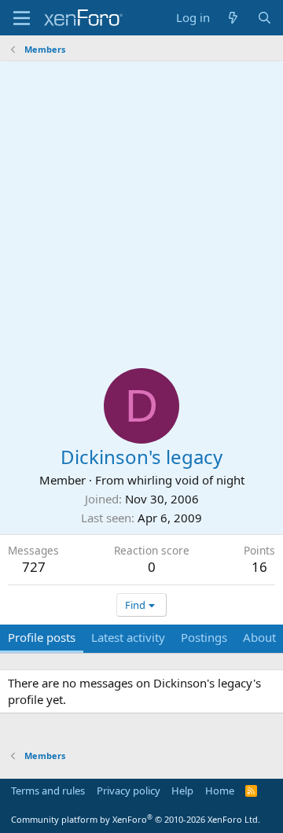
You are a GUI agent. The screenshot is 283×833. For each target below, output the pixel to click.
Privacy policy (128, 790)
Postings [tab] (204, 637)
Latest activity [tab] (128, 637)
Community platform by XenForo (135, 819)
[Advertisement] (141, 210)
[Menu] (21, 18)
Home (219, 790)
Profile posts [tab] (41, 637)
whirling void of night (185, 480)
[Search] (264, 17)
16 (259, 567)
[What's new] (233, 17)
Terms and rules (48, 790)
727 (34, 567)
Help (182, 790)
